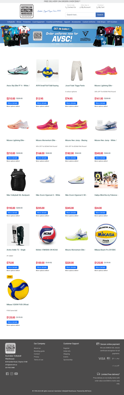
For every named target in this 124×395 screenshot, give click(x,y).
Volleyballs (11, 22)
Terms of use (38, 360)
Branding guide (39, 351)
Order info (66, 351)
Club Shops (101, 22)
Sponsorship (68, 360)
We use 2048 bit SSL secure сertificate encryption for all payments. (110, 350)
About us (37, 348)
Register (66, 348)
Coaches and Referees (54, 22)
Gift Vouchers (112, 22)
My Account (85, 7)
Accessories (76, 22)
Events (65, 357)
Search (100, 15)
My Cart (101, 7)
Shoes (19, 22)
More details (12, 103)
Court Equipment (38, 22)
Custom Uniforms (89, 22)
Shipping (66, 354)
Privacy (36, 357)
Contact (37, 354)
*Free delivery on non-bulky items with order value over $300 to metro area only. (106, 381)
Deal (9, 277)
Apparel (67, 22)
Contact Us (71, 7)
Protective (27, 22)
